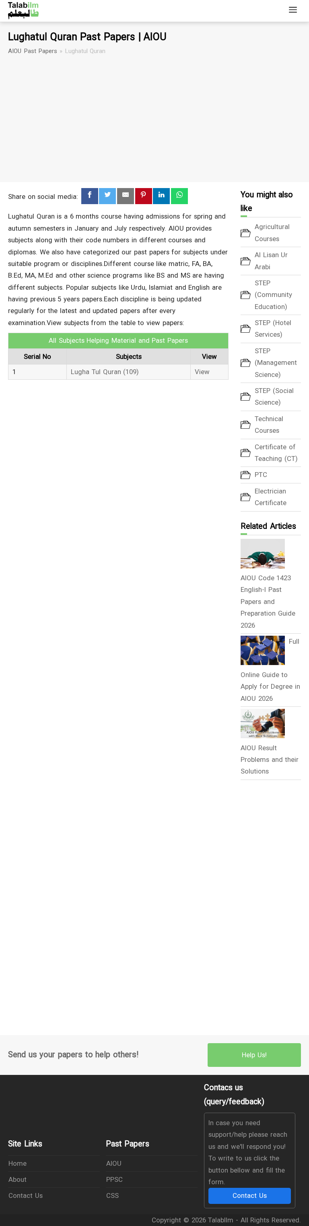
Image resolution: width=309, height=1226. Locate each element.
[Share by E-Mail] (125, 196)
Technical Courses (269, 424)
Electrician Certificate (270, 497)
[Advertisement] (154, 119)
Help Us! (254, 1055)
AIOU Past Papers (32, 51)
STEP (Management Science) (276, 363)
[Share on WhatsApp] (179, 196)
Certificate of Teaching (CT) (276, 453)
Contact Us (25, 1195)
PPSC (114, 1179)
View (202, 372)
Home (17, 1163)
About (17, 1179)
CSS (112, 1195)
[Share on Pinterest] (143, 196)
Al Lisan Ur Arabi (271, 260)
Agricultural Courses (272, 232)
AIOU (114, 1163)
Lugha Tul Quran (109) (105, 372)
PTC (261, 475)
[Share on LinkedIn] (161, 196)
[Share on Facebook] (89, 196)
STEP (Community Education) (273, 295)
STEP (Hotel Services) (273, 328)
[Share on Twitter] (107, 196)
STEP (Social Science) (274, 396)
